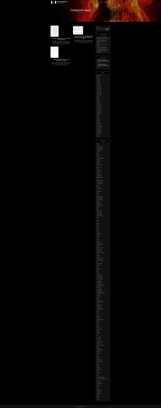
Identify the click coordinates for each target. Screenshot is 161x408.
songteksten (99, 353)
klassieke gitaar (99, 249)
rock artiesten (99, 338)
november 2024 (99, 108)
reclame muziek (99, 329)
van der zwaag (99, 383)
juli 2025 (98, 96)
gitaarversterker (99, 204)
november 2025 (99, 89)
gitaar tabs (98, 201)
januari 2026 (99, 86)
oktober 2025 (99, 91)
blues (97, 166)
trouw (98, 375)
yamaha (98, 396)
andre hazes (99, 151)
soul (97, 354)
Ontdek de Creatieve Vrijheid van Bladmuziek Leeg (103, 61)
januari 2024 (99, 124)
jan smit (98, 220)
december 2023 (99, 126)
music (98, 271)
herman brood (99, 212)
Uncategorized (99, 381)
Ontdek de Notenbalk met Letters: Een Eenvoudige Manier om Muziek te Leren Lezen (103, 50)
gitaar (98, 194)
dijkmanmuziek (99, 175)
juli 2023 (98, 134)
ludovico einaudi (99, 260)
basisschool (98, 159)
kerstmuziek (99, 234)
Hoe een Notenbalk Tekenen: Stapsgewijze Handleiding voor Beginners (101, 41)
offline (98, 298)
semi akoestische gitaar (100, 345)
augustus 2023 (99, 132)
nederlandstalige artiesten (101, 292)
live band (98, 257)
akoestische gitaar (99, 148)
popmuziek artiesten (100, 319)
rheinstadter (100, 59)
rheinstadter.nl (62, 2)
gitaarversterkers (99, 206)
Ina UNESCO (100, 64)
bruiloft (98, 169)
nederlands (98, 287)
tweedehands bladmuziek (101, 377)
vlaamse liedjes (99, 389)
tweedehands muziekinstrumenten (102, 378)
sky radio (98, 351)
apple (97, 153)
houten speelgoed (99, 215)
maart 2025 (98, 102)
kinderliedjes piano (100, 244)
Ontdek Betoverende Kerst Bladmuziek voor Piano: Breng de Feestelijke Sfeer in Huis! (83, 37)
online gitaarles (99, 300)
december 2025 (99, 88)
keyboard (98, 236)
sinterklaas (98, 348)
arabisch (98, 156)
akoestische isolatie (100, 150)
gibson (98, 193)
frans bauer (98, 186)
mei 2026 (98, 80)
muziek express (99, 274)
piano (98, 311)
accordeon (98, 145)
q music (98, 321)
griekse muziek (99, 210)
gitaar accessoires (99, 196)
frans (97, 185)
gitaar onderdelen (99, 199)
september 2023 (99, 131)
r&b (97, 324)
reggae (98, 330)
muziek (98, 273)
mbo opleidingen (99, 263)
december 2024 (99, 107)
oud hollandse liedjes (100, 308)
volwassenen (99, 391)
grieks (98, 209)
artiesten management (100, 158)
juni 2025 (98, 97)
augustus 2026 (99, 75)
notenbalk (98, 295)
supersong (98, 365)
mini (97, 266)
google (98, 207)
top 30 (98, 370)
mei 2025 (98, 99)
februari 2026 (99, 84)
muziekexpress (99, 282)
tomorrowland (99, 369)
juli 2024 (98, 115)
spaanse (98, 357)
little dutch (98, 255)
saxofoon (98, 343)
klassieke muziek (99, 250)
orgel (97, 303)
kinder (98, 239)
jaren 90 (98, 228)
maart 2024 (98, 121)
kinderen (98, 241)
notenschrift (99, 297)
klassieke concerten (100, 247)
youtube (98, 397)
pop (97, 314)
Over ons (101, 2)
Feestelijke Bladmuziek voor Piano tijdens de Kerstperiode (61, 39)
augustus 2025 (99, 94)
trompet (98, 372)
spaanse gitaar (99, 359)
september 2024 (99, 112)
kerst (97, 231)
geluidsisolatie (99, 191)
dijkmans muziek (99, 177)
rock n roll (98, 340)
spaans (98, 356)
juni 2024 (98, 116)
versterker (98, 386)
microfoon (98, 265)
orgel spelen (99, 306)
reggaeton (98, 332)
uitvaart (98, 380)
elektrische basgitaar (100, 180)
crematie (98, 172)
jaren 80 (98, 226)
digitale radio (99, 174)
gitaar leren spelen (100, 198)
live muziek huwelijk (100, 258)
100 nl (98, 143)
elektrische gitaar (99, 182)
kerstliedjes (98, 233)
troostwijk (98, 373)
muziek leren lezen (100, 276)
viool (97, 388)
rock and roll (99, 337)
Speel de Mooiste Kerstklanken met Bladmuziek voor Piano (61, 60)
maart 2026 (98, 83)
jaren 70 (98, 225)
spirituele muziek (99, 361)
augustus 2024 (99, 113)
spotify (98, 362)
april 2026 (98, 81)
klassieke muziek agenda (100, 252)
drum (97, 178)
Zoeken (98, 27)
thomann (98, 367)
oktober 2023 (99, 129)
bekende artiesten (99, 164)
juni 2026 (98, 78)
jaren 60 (98, 223)
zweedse (98, 399)
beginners (98, 161)
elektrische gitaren (100, 183)
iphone (98, 217)
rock (97, 335)
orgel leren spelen (99, 305)
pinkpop (98, 313)
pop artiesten (99, 316)
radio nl (98, 327)
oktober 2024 (99, 110)
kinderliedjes (99, 242)
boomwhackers (99, 167)
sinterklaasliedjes (99, 349)
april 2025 (98, 100)
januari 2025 (99, 105)
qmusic (98, 322)
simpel (98, 346)
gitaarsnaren (99, 202)
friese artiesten (99, 188)
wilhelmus (98, 394)
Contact (105, 2)
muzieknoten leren (100, 284)
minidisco (98, 268)
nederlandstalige (99, 290)
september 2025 (99, 92)
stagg (97, 364)
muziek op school (99, 279)
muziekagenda (99, 281)
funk (97, 190)
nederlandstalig (99, 289)
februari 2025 (99, 104)
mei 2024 (98, 118)
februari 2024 (99, 123)
